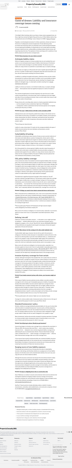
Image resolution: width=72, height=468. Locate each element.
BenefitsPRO (25, 460)
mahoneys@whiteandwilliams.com (23, 382)
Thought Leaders (51, 1)
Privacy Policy (43, 465)
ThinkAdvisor (6, 460)
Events (15, 447)
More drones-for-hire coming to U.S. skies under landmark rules (36, 230)
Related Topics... (20, 397)
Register (64, 4)
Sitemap (16, 449)
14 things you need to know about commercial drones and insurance (37, 190)
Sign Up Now (61, 456)
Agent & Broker (3, 440)
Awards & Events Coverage (5, 453)
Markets (1, 444)
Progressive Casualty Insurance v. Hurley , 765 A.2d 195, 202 (32, 248)
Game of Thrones (51, 39)
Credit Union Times (34, 460)
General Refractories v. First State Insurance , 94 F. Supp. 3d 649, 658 (33, 197)
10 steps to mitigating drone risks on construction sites (34, 371)
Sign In (59, 440)
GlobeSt (42, 460)
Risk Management (3, 446)
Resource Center (39, 1)
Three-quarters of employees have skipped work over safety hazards (33, 413)
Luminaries (23, 1)
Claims (1, 442)
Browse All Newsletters (57, 459)
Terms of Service (37, 465)
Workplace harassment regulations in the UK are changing (30, 419)
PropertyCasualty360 (15, 460)
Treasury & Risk (49, 460)
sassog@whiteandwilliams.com (32, 388)
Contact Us (31, 446)
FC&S (19, 1)
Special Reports (3, 449)
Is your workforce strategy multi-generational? (28, 415)
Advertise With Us (32, 442)
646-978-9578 (26, 433)
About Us (31, 440)
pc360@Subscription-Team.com (6, 435)
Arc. (25, 465)
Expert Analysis (3, 451)
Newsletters (59, 4)
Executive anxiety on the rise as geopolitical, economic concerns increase (34, 411)
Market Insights (18, 18)
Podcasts (28, 1)
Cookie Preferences (50, 465)
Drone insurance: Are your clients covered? (31, 56)
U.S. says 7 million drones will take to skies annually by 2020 (35, 110)
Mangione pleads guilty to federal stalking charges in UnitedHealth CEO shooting (35, 409)
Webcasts (32, 1)
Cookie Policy (45, 440)
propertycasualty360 (24, 27)
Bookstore (44, 1)
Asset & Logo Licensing (33, 444)
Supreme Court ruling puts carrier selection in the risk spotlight (31, 417)
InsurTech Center (3, 447)
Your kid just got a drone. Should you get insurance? (33, 323)
